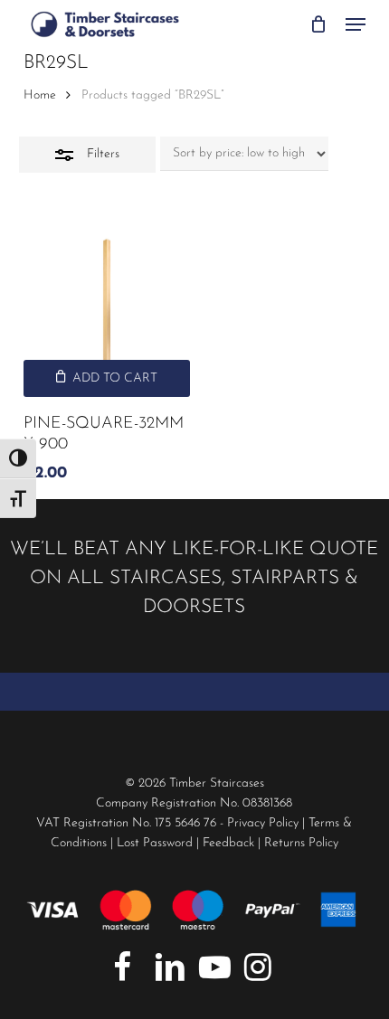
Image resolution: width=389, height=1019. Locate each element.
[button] (355, 24)
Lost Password (155, 843)
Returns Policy (301, 843)
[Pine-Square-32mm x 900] (107, 314)
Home (40, 95)
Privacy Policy (263, 823)
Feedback (228, 843)
